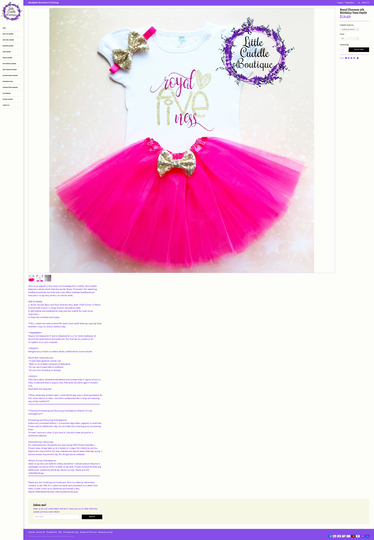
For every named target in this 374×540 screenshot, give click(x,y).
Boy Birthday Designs (9, 63)
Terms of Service (88, 532)
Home (4, 28)
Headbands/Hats (8, 81)
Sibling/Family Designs (10, 75)
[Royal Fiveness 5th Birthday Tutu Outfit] (181, 140)
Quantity (344, 45)
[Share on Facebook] (346, 58)
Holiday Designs (8, 99)
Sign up (92, 517)
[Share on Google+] (354, 58)
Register (349, 3)
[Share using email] (358, 58)
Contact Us (6, 105)
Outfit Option (347, 25)
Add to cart (359, 49)
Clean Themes (57, 536)
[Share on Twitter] (349, 58)
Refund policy (105, 532)
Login (340, 3)
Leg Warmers (7, 93)
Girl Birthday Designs (10, 69)
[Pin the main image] (351, 58)
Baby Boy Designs (8, 34)
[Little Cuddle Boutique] (11, 11)
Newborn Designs (8, 46)
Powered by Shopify (67, 536)
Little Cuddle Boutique (39, 536)
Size (342, 34)
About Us (40, 532)
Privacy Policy (71, 532)
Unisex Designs (7, 58)
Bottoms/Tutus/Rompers (10, 87)
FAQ (60, 532)
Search (31, 532)
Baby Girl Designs (8, 40)
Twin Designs (7, 52)
